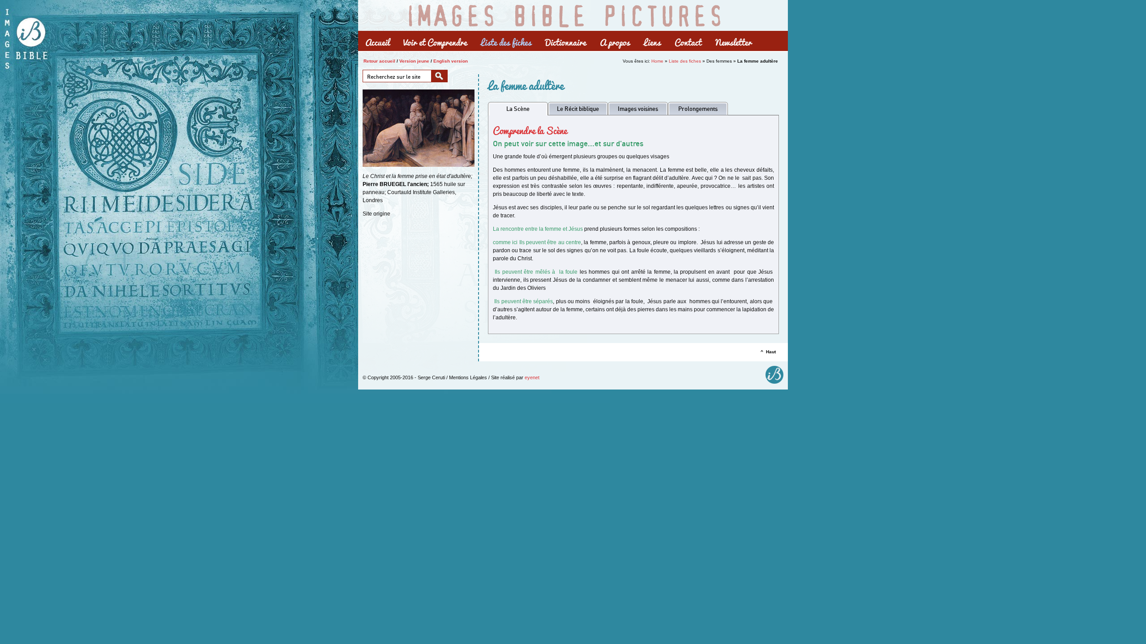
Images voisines (638, 108)
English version (450, 61)
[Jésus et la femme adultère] (419, 165)
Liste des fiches (685, 61)
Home (657, 61)
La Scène (518, 108)
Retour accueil (379, 61)
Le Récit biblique (578, 108)
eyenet (532, 377)
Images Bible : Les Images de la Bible (564, 15)
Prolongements (698, 108)
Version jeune (414, 61)
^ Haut (768, 351)
